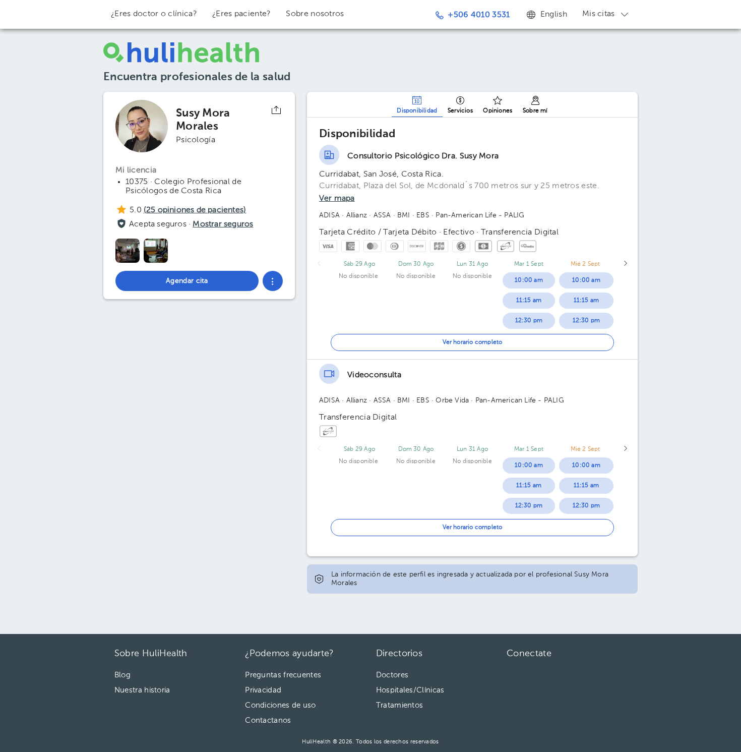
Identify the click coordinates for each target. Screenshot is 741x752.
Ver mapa (337, 199)
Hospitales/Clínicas (410, 690)
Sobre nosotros (315, 14)
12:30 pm (529, 321)
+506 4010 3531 (479, 15)
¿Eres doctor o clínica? (154, 14)
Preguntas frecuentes (283, 675)
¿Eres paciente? (241, 14)
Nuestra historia (142, 690)
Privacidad (263, 690)
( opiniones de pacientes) (195, 210)
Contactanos (268, 720)
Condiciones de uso (280, 705)
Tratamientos (399, 705)
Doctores (392, 675)
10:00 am (529, 280)
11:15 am (529, 301)
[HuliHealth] (181, 52)
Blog (122, 675)
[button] (273, 281)
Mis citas (598, 14)
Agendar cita (674, 716)
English (553, 15)
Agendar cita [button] (187, 280)
